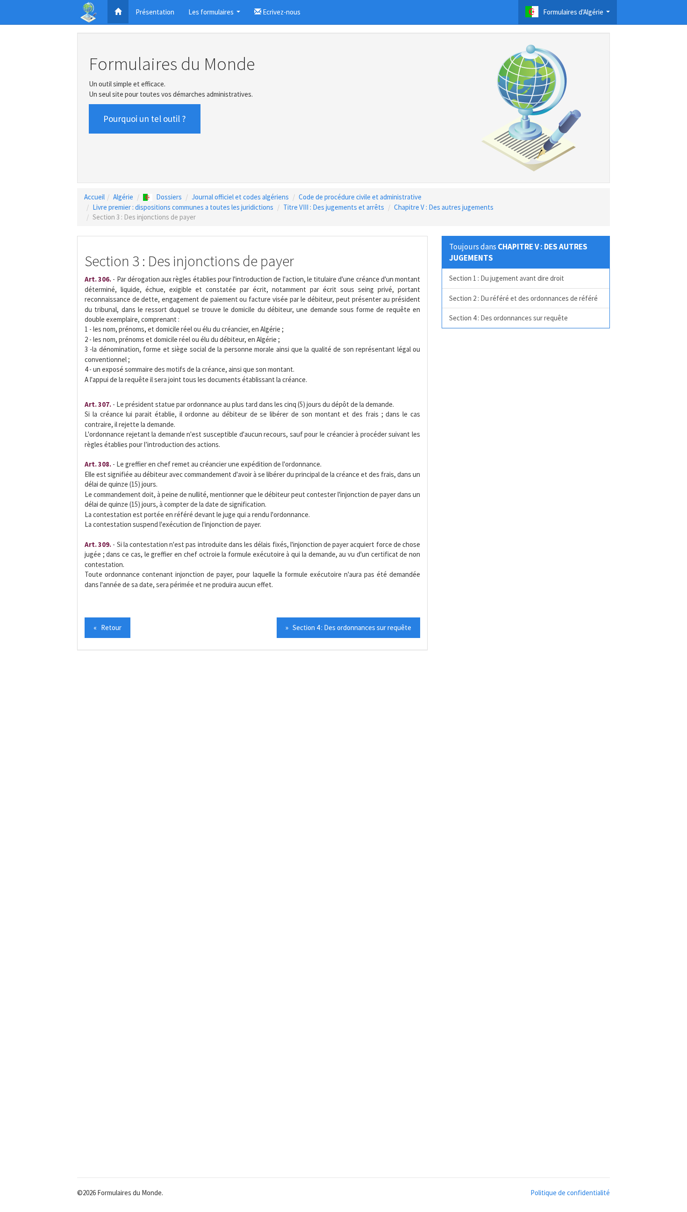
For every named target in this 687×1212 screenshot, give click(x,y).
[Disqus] (343, 787)
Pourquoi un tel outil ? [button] (144, 118)
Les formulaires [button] (215, 14)
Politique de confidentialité (570, 1192)
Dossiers (169, 196)
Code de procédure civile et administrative (360, 196)
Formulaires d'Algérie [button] (577, 14)
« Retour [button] (107, 627)
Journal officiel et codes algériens (240, 196)
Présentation (155, 11)
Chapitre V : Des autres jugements (444, 207)
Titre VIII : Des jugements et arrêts (333, 207)
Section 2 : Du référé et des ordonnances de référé (523, 298)
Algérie (123, 196)
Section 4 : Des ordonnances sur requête (508, 317)
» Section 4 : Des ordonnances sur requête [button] (348, 627)
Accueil (94, 196)
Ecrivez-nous (281, 11)
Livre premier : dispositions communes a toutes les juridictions (183, 207)
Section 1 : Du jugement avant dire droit (506, 278)
